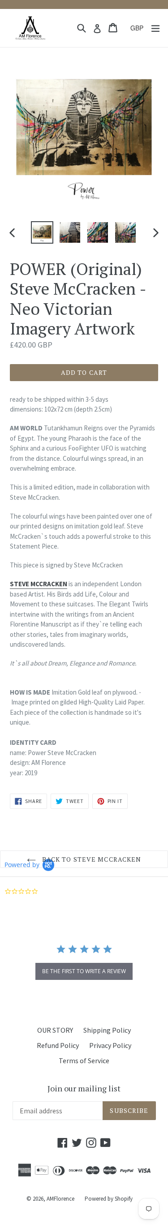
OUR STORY (55, 1030)
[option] (42, 232)
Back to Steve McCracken (91, 859)
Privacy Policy (110, 1045)
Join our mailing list (84, 1089)
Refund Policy (58, 1045)
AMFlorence (60, 1198)
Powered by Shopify (109, 1198)
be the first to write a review (84, 971)
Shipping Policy (107, 1030)
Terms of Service (84, 1060)
